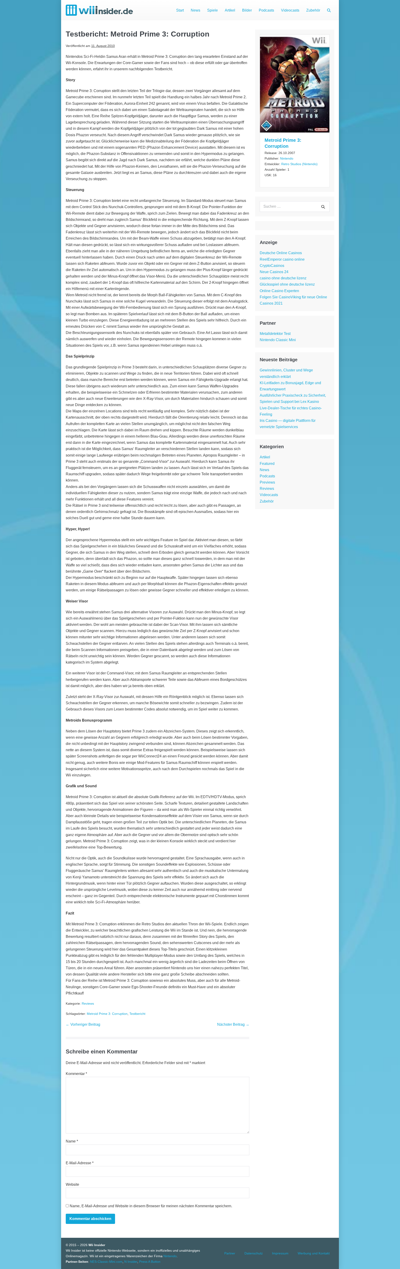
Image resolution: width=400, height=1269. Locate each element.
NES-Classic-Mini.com (106, 1261)
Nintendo (286, 158)
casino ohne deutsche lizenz (283, 278)
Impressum (280, 1253)
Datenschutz (253, 1253)
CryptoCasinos (272, 266)
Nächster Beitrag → (233, 1024)
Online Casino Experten (279, 291)
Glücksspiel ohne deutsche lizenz (287, 284)
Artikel (230, 10)
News (195, 10)
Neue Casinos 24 (274, 272)
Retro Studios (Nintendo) (299, 164)
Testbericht (137, 1014)
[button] (329, 10)
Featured (267, 464)
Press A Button (149, 1261)
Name (72, 1141)
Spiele (212, 10)
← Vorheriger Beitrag (83, 1024)
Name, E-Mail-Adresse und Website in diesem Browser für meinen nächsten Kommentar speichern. (151, 1206)
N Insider (130, 1261)
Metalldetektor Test (275, 334)
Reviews (88, 1003)
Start (180, 10)
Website (72, 1184)
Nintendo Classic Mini (278, 340)
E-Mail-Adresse (80, 1163)
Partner (229, 1253)
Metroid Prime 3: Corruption (107, 1014)
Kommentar (76, 1074)
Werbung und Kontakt (314, 1253)
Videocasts (290, 10)
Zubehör (313, 10)
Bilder (247, 10)
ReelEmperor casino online (282, 259)
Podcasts (266, 10)
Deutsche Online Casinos (281, 253)
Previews (267, 482)
